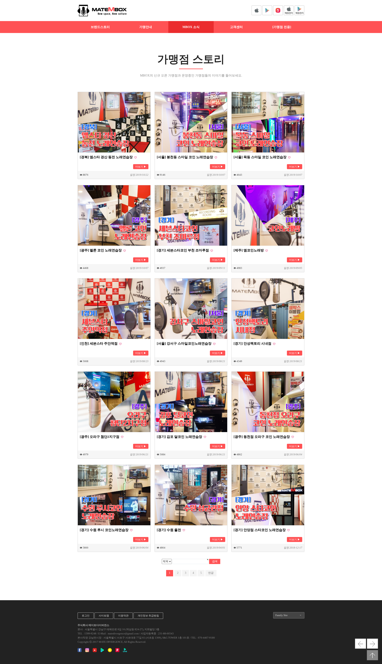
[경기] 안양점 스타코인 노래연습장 (260, 530)
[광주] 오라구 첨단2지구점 (100, 437)
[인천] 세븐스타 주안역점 (99, 343)
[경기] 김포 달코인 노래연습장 (180, 437)
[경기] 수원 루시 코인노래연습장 (104, 530)
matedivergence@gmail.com (123, 633)
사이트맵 (104, 615)
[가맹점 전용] (281, 27)
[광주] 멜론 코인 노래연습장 (101, 250)
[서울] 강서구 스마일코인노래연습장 (184, 343)
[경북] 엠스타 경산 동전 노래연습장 (107, 157)
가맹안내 (145, 27)
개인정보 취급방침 (148, 615)
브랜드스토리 (100, 27)
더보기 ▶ (140, 166)
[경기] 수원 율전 (169, 530)
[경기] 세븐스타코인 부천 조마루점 (183, 250)
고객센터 (236, 27)
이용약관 (123, 615)
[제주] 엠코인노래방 (249, 250)
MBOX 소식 (191, 27)
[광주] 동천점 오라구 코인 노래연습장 (262, 437)
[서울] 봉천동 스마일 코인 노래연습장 (185, 157)
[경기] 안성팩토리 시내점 (253, 343)
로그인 (86, 615)
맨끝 (211, 572)
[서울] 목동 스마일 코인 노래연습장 (260, 157)
